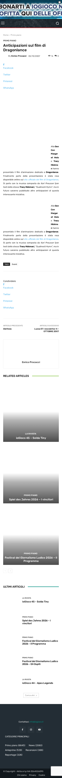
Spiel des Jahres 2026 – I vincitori (31, 499)
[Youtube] (39, 730)
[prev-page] (5, 571)
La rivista (30, 434)
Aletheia (7, 329)
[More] (31, 93)
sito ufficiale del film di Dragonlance (41, 179)
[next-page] (10, 571)
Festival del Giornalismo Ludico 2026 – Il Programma (31, 559)
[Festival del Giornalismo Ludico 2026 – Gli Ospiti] (11, 661)
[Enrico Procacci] (5, 56)
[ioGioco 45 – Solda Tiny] (31, 411)
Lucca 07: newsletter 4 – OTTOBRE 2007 (46, 330)
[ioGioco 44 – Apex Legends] (11, 681)
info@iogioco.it (36, 722)
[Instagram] (31, 730)
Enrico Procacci (18, 56)
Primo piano (16, 35)
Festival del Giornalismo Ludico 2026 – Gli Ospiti (40, 663)
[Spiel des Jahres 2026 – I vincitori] (31, 473)
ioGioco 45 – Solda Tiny (31, 437)
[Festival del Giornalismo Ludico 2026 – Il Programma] (31, 534)
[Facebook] (22, 730)
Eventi (14, 264)
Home (6, 35)
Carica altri (30, 695)
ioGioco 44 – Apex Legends (37, 683)
